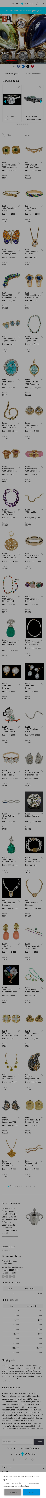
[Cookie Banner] (23, 1485)
